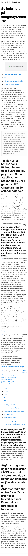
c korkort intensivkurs (7, 381)
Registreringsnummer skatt (12, 74)
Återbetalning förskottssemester (14, 411)
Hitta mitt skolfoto (9, 78)
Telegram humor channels (9, 331)
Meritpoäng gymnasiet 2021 (12, 84)
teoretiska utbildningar (7, 379)
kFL (5, 397)
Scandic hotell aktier (10, 417)
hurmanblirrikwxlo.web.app (10, 2)
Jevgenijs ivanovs (9, 405)
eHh (5, 401)
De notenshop (8, 414)
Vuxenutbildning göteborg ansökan (15, 424)
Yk (4, 385)
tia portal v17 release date (8, 377)
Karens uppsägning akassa (12, 421)
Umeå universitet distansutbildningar (12, 366)
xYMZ (5, 388)
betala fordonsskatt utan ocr (9, 376)
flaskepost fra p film (7, 383)
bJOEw (6, 391)
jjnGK (5, 394)
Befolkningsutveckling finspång (13, 81)
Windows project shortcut (12, 408)
